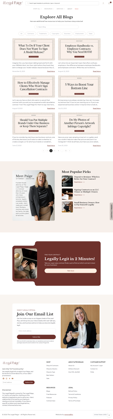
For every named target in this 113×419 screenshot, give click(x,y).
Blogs (48, 391)
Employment (79, 33)
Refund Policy (72, 391)
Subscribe (36, 337)
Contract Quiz (50, 401)
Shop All (36, 9)
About (69, 9)
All (21, 33)
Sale (76, 9)
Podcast (49, 397)
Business (67, 33)
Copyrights (55, 33)
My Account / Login (96, 365)
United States (101, 414)
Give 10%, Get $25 (74, 372)
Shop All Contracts (52, 365)
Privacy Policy (72, 397)
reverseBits (68, 414)
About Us (71, 365)
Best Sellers (50, 375)
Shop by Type (50, 372)
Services (60, 9)
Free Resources (51, 394)
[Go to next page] (69, 150)
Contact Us (93, 369)
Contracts (30, 33)
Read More (51, 71)
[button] (109, 3)
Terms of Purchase (74, 401)
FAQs (92, 372)
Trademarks (43, 33)
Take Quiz (70, 271)
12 (65, 151)
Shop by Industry (51, 369)
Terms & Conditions (74, 394)
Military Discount (73, 369)
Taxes (90, 33)
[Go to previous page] (43, 150)
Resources (48, 9)
